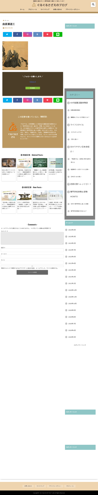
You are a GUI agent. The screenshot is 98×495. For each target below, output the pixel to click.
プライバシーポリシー (73, 9)
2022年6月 (72, 256)
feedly (33, 88)
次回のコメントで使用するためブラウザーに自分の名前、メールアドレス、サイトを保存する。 (30, 268)
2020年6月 (72, 330)
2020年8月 (72, 317)
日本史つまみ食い (76, 176)
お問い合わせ (57, 9)
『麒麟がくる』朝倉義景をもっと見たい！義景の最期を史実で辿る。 (39, 173)
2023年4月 (72, 230)
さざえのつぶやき (76, 132)
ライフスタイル (77, 125)
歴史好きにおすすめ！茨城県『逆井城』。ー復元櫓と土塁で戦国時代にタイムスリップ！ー (40, 205)
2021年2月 (72, 277)
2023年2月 (72, 243)
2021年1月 (72, 283)
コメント (4, 231)
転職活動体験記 (75, 110)
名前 (3, 248)
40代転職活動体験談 (79, 103)
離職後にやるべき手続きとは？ (80, 117)
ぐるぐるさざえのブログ (45, 493)
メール (4, 254)
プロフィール (32, 9)
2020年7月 (72, 323)
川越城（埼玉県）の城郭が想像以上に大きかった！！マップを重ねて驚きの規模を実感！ (55, 205)
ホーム (22, 9)
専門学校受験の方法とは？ (79, 211)
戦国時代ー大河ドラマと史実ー (80, 169)
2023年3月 (72, 236)
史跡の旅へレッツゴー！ (80, 184)
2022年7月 (72, 250)
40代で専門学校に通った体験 (79, 204)
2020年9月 (72, 310)
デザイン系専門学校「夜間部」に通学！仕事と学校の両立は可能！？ (24, 205)
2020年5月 (72, 337)
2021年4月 (72, 263)
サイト (3, 260)
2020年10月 (72, 303)
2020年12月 (72, 290)
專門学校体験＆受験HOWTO (78, 194)
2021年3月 (72, 270)
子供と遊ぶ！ (75, 139)
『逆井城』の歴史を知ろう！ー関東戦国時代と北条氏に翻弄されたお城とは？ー (24, 173)
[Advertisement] (79, 58)
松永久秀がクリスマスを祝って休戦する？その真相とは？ (8, 172)
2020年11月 (72, 297)
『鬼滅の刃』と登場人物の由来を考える (81, 160)
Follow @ (33, 82)
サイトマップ (45, 9)
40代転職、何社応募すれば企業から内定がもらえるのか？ (55, 172)
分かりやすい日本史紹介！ (79, 149)
